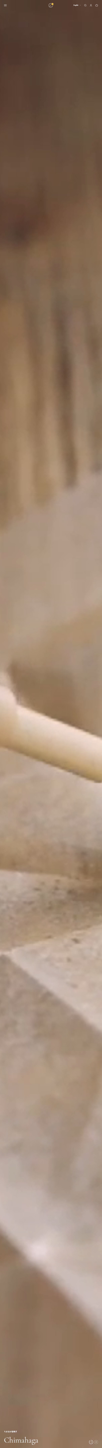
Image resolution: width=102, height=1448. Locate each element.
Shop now (13, 738)
